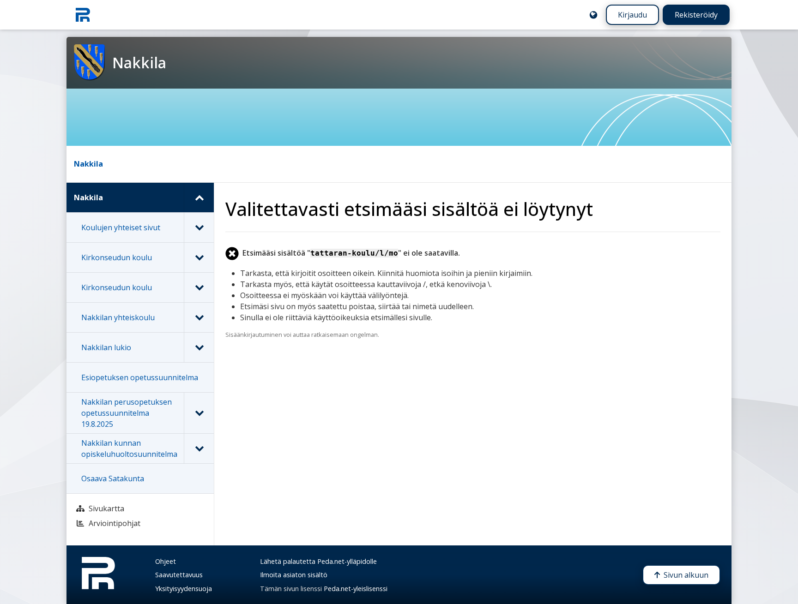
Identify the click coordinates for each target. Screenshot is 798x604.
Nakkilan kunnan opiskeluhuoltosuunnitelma (129, 448)
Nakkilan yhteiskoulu (118, 317)
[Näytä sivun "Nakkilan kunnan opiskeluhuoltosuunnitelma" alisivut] (199, 448)
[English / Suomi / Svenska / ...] (593, 15)
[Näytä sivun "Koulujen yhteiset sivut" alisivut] (199, 227)
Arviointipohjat (114, 523)
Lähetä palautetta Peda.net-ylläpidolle (318, 561)
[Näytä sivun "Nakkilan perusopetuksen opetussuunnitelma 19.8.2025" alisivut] (199, 413)
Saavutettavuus (179, 574)
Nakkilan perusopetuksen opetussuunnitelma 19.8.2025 (126, 413)
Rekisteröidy (696, 15)
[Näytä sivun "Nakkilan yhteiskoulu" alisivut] (199, 317)
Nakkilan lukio (106, 347)
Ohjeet (165, 561)
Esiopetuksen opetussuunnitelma (139, 377)
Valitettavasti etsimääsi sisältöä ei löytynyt (409, 208)
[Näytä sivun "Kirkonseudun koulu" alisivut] (199, 257)
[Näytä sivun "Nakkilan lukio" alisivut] (199, 347)
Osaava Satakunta (112, 478)
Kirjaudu (632, 15)
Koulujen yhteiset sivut (120, 227)
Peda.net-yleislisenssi (355, 588)
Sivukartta (106, 508)
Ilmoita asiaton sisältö (293, 574)
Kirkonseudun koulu (116, 257)
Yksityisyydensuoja (183, 588)
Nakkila (88, 164)
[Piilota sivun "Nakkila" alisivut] (199, 197)
